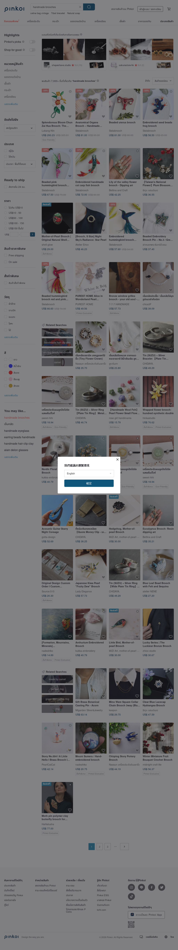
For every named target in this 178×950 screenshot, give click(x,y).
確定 (89, 483)
